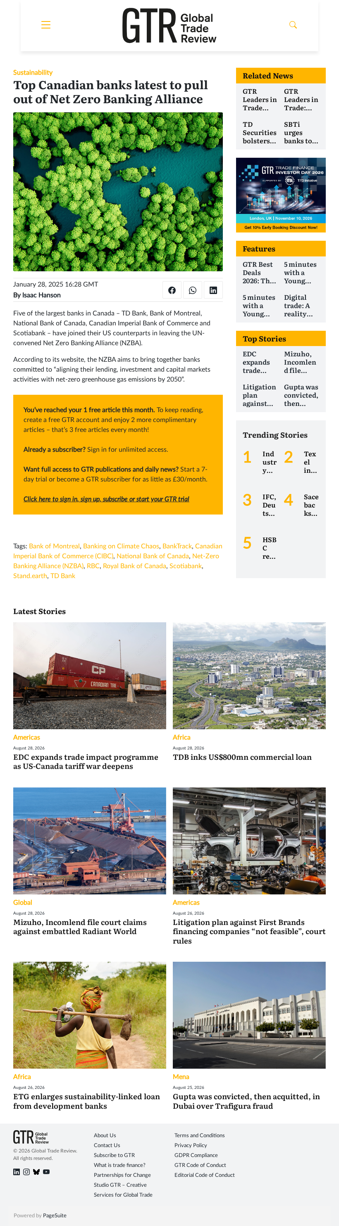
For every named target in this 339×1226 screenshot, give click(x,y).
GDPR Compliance (196, 1155)
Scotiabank (186, 566)
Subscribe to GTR (114, 1155)
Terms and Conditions (199, 1135)
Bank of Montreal (54, 546)
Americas (26, 737)
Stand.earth (30, 576)
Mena (181, 1077)
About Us (105, 1135)
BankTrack (177, 546)
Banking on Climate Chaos (121, 546)
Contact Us (107, 1145)
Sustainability (33, 72)
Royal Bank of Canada (134, 566)
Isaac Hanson (41, 295)
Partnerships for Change (122, 1175)
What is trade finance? (120, 1165)
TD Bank (62, 576)
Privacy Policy (190, 1145)
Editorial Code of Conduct (204, 1175)
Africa (182, 737)
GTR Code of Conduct (200, 1165)
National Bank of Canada (153, 556)
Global (22, 902)
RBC (93, 566)
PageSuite (55, 1216)
